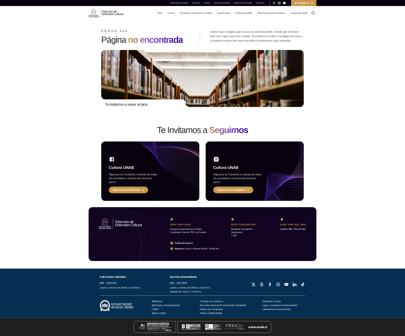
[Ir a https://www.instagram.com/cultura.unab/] (279, 3)
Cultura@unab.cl (184, 243)
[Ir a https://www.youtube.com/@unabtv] (284, 3)
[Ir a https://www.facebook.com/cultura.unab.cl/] (274, 3)
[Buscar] (313, 13)
